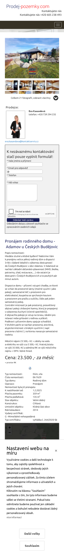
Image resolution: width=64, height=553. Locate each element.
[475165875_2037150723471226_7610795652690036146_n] (11, 85)
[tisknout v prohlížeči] (30, 368)
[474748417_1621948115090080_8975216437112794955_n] (25, 85)
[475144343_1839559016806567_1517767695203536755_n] (32, 58)
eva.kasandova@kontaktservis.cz (22, 141)
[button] (9, 427)
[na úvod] (27, 6)
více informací (14, 517)
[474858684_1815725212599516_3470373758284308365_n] (39, 85)
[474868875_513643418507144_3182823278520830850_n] (53, 85)
